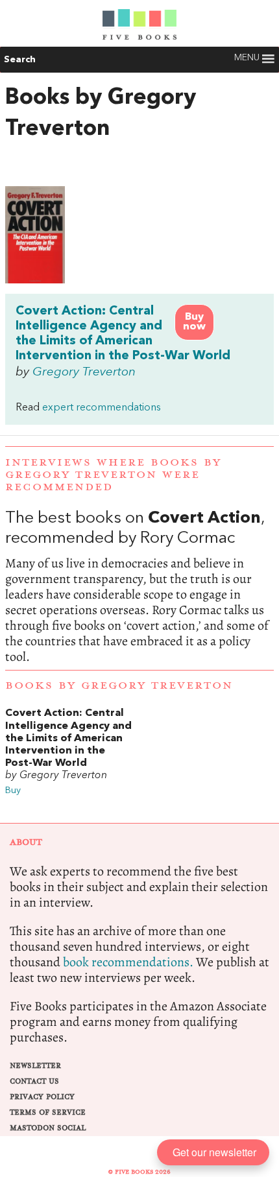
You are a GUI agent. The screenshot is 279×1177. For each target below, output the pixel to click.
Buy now (194, 322)
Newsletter (35, 1066)
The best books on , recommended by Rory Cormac (139, 587)
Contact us (34, 1081)
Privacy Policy (42, 1097)
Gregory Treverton (84, 372)
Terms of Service (48, 1112)
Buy (13, 791)
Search (20, 59)
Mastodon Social (48, 1128)
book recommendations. (128, 962)
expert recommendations (101, 408)
